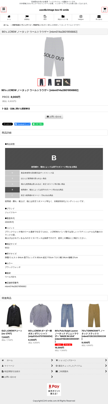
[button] (4, 10)
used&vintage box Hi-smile (54, 9)
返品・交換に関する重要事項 (17, 108)
